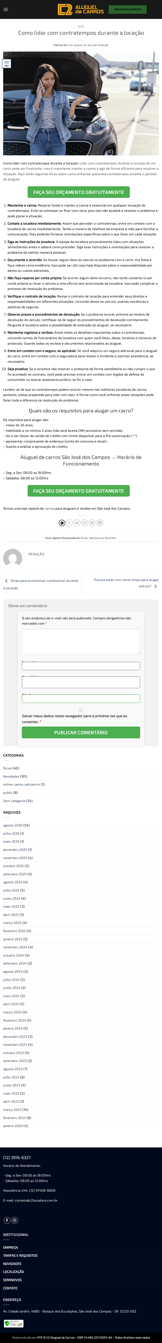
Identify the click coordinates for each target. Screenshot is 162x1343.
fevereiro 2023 (14, 1118)
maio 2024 (11, 996)
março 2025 (12, 923)
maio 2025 (11, 906)
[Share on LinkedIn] (99, 522)
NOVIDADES (12, 1264)
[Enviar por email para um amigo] (84, 522)
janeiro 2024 (13, 1028)
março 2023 (12, 1109)
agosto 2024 (13, 971)
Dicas (81, 26)
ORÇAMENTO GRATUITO (127, 9)
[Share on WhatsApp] (62, 523)
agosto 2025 (12, 882)
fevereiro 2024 (14, 1020)
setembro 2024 (15, 963)
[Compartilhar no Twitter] (76, 522)
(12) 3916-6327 (17, 1157)
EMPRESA (10, 1247)
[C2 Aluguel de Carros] (81, 9)
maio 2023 (11, 1093)
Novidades (11, 776)
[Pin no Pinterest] (92, 522)
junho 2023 (11, 1085)
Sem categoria (14, 801)
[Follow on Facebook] (7, 1220)
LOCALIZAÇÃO (13, 1272)
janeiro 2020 (13, 1126)
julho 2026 (11, 833)
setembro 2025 (15, 874)
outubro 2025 (13, 866)
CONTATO (10, 1288)
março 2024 (12, 1012)
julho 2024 (11, 980)
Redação (103, 45)
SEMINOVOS (12, 1280)
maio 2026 (11, 841)
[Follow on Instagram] (14, 1220)
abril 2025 (11, 915)
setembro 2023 (15, 1061)
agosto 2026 (12, 825)
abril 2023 (11, 1101)
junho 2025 (11, 898)
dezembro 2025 (15, 849)
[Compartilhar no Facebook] (69, 522)
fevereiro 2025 (14, 931)
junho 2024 (11, 988)
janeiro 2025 (12, 939)
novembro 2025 (15, 858)
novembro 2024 (15, 947)
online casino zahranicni (21, 784)
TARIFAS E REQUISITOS (20, 1255)
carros (49, 508)
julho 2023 (11, 1077)
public (7, 792)
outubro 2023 (13, 1053)
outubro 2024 (13, 955)
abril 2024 (11, 1004)
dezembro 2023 (15, 1036)
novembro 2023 (15, 1044)
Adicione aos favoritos (102, 538)
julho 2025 (11, 890)
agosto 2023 (12, 1069)
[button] (5, 9)
